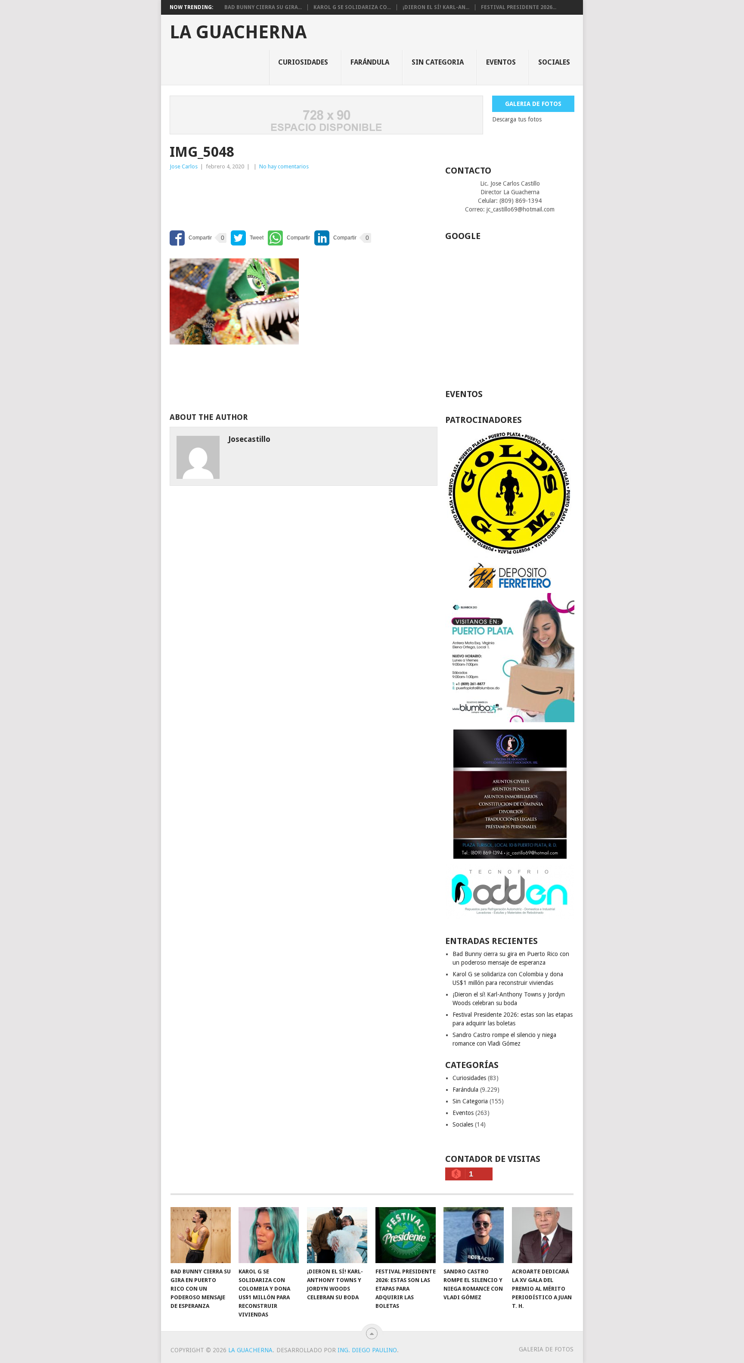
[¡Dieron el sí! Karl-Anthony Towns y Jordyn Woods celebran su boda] (337, 1235)
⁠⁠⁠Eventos (501, 62)
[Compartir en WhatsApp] (289, 237)
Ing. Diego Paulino (367, 1350)
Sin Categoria (438, 62)
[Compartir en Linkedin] (335, 237)
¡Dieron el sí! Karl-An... (436, 7)
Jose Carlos (184, 166)
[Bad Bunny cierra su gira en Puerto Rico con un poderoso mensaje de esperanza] (200, 1235)
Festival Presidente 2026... (518, 7)
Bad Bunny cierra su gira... (263, 7)
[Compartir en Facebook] (191, 237)
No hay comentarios (284, 166)
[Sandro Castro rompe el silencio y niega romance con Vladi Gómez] (473, 1235)
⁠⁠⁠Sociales (554, 62)
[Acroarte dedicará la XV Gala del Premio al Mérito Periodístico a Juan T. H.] (542, 1235)
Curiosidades (303, 62)
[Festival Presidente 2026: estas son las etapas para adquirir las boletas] (405, 1235)
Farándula (369, 62)
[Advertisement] (238, 197)
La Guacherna (238, 32)
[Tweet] (247, 237)
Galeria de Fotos (533, 103)
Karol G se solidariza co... (352, 7)
